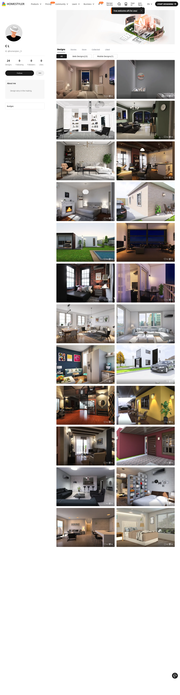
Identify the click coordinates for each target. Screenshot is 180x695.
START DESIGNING (165, 4)
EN (148, 4)
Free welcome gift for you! (125, 10)
